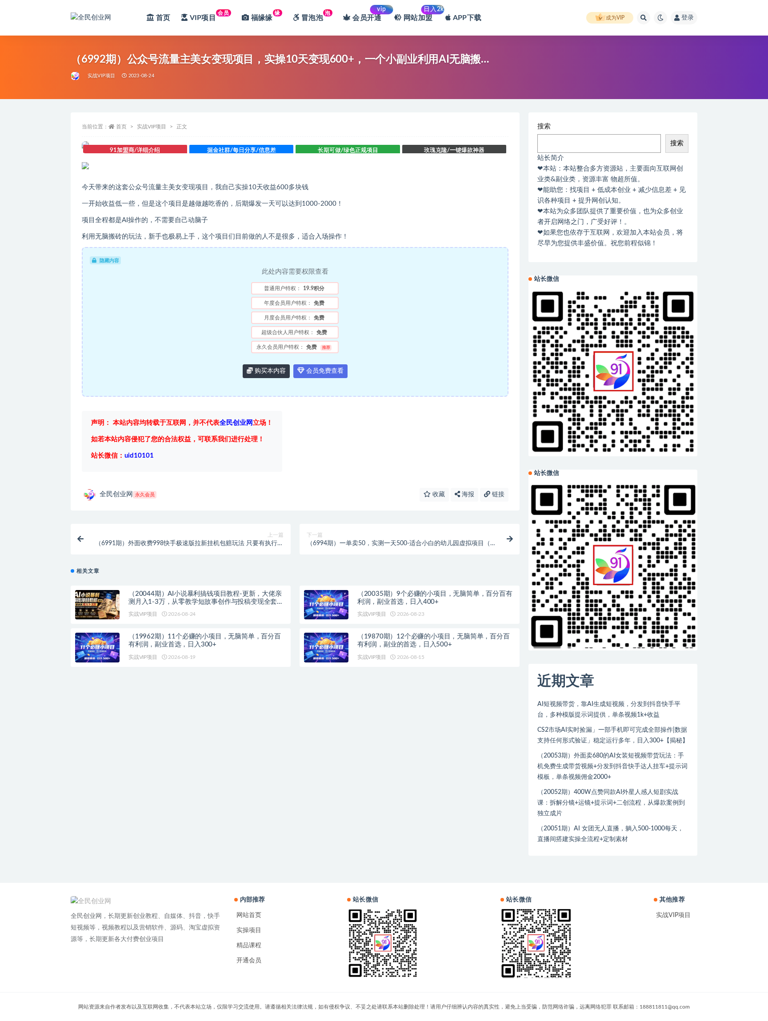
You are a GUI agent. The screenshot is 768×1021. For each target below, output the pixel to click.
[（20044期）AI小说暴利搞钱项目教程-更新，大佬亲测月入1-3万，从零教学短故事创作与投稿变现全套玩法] (97, 605)
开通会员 (248, 960)
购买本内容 (269, 371)
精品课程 (248, 945)
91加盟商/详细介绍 (135, 150)
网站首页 (248, 915)
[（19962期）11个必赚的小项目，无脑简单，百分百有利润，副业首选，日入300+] (97, 647)
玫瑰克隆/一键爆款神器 (454, 150)
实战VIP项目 (101, 75)
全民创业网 (127, 494)
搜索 (544, 126)
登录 (687, 18)
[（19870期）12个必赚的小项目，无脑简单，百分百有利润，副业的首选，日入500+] (326, 647)
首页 (121, 126)
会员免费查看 (324, 371)
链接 (497, 494)
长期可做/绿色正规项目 (348, 150)
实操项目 (248, 930)
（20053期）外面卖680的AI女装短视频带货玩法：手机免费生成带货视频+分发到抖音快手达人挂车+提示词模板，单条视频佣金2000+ (612, 766)
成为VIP (615, 17)
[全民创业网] (76, 76)
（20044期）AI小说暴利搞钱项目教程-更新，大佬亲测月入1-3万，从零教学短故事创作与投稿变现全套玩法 (206, 601)
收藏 (438, 494)
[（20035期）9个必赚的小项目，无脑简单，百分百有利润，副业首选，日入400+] (326, 605)
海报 (467, 494)
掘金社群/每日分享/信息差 (241, 150)
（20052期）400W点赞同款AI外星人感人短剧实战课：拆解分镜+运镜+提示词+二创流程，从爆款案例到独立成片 (611, 803)
